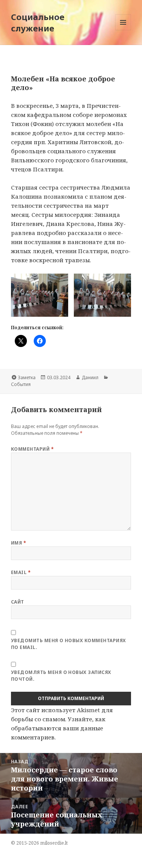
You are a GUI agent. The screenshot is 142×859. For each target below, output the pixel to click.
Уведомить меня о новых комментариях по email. (68, 643)
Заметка (27, 377)
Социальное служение (37, 22)
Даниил (90, 377)
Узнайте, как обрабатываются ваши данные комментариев (58, 728)
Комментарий (32, 449)
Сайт (17, 602)
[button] (39, 295)
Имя (18, 543)
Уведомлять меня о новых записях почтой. (61, 675)
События (21, 384)
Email (21, 572)
